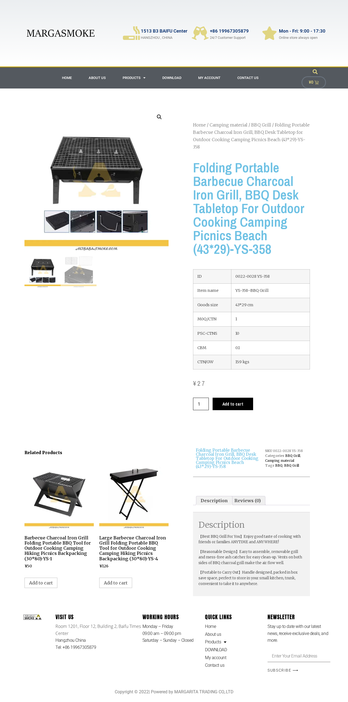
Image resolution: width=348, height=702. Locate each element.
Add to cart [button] (41, 583)
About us (97, 78)
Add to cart (232, 404)
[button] (314, 71)
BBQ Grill (261, 125)
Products (132, 78)
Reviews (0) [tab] (247, 500)
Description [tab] (214, 500)
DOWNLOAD (171, 78)
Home (67, 78)
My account (209, 78)
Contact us (248, 78)
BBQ (278, 465)
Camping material (228, 125)
